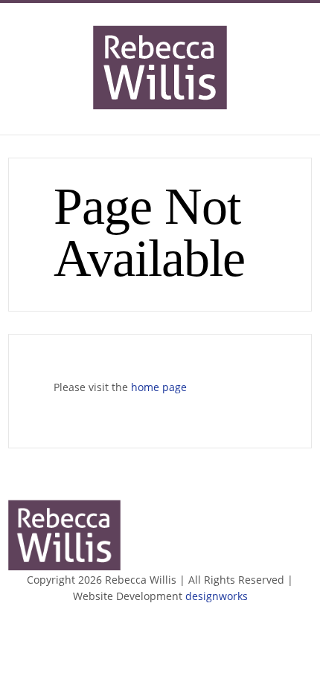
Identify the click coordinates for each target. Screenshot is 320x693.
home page (159, 387)
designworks (216, 596)
